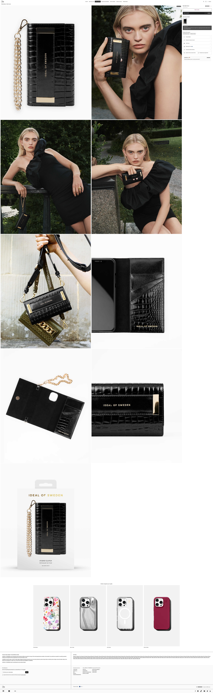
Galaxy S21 (83, 658)
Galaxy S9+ (130, 658)
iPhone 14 (138, 656)
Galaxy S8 (134, 658)
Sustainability (85, 670)
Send (27, 672)
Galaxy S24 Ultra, (169, 657)
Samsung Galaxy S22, (194, 657)
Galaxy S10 (114, 658)
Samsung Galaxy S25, (143, 657)
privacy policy (23, 674)
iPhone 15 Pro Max (134, 656)
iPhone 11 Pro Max (197, 656)
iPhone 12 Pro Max (187, 656)
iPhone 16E (96, 656)
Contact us (75, 670)
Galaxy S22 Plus (200, 657)
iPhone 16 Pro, (104, 656)
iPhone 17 (74, 656)
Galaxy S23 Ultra (187, 657)
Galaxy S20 (98, 658)
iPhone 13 (158, 656)
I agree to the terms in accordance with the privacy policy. (15, 674)
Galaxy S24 (159, 657)
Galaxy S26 (127, 657)
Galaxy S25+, (149, 657)
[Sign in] (204, 1)
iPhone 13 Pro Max (167, 656)
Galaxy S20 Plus (103, 658)
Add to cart (197, 13)
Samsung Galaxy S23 (175, 657)
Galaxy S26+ (131, 657)
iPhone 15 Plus (128, 656)
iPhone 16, (100, 656)
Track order (75, 669)
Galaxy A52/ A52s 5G (77, 658)
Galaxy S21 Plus (87, 658)
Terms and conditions (96, 669)
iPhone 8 (94, 657)
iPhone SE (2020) (90, 657)
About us (84, 669)
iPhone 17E (93, 656)
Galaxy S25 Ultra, (154, 657)
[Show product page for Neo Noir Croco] (185, 21)
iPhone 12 (181, 656)
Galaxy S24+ (164, 657)
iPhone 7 (102, 657)
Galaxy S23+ (182, 657)
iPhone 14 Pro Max (153, 656)
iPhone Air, (89, 656)
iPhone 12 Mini (192, 656)
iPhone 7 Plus (106, 657)
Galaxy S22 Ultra (206, 657)
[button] (203, 687)
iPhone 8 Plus (98, 657)
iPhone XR (81, 657)
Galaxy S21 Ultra (93, 658)
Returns (74, 673)
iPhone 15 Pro (123, 656)
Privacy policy (94, 670)
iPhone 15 (119, 656)
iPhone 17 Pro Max (84, 656)
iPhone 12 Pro (178, 656)
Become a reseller (86, 673)
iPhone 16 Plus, (109, 656)
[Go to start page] (2, 1)
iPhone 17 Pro (79, 656)
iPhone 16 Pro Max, (115, 656)
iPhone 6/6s (111, 657)
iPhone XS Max (77, 657)
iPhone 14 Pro (142, 656)
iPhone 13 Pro (162, 656)
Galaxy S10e (123, 658)
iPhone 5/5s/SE (121, 657)
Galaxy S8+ (138, 658)
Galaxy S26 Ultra (136, 657)
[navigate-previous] (179, 613)
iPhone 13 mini (173, 656)
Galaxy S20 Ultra (109, 658)
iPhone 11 (206, 656)
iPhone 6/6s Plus (116, 657)
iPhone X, (85, 657)
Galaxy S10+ (118, 658)
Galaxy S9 (126, 658)
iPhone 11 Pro (203, 656)
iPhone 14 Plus (147, 656)
